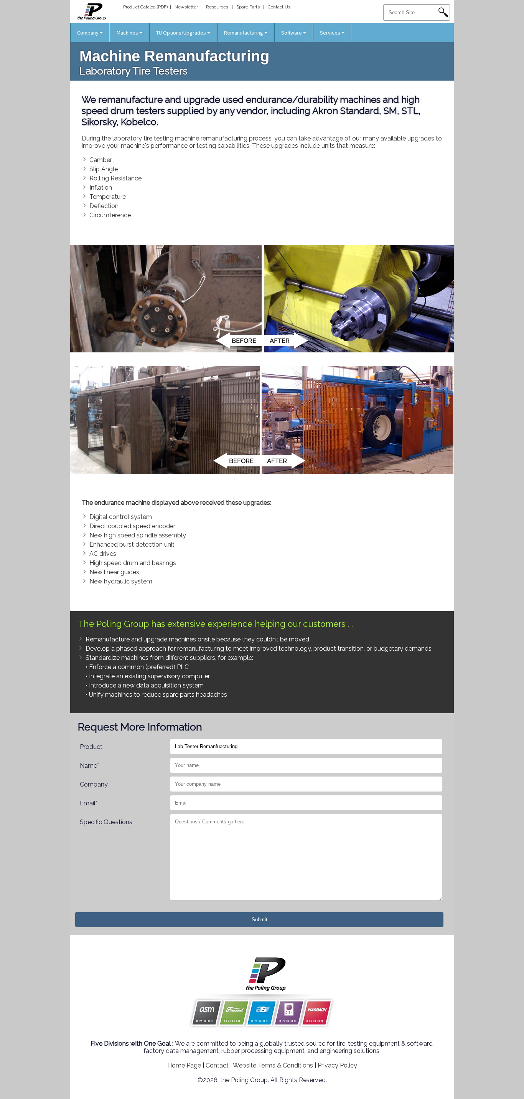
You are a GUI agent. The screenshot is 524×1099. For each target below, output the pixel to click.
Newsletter (186, 7)
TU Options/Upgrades (181, 32)
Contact (217, 1065)
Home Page (184, 1065)
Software (292, 32)
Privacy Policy (337, 1065)
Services (330, 32)
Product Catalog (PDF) (145, 7)
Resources (217, 7)
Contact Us (279, 7)
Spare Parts (248, 7)
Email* (88, 803)
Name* (89, 765)
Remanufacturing (244, 32)
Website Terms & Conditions (273, 1065)
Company (88, 32)
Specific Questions (106, 822)
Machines (128, 32)
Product (91, 746)
